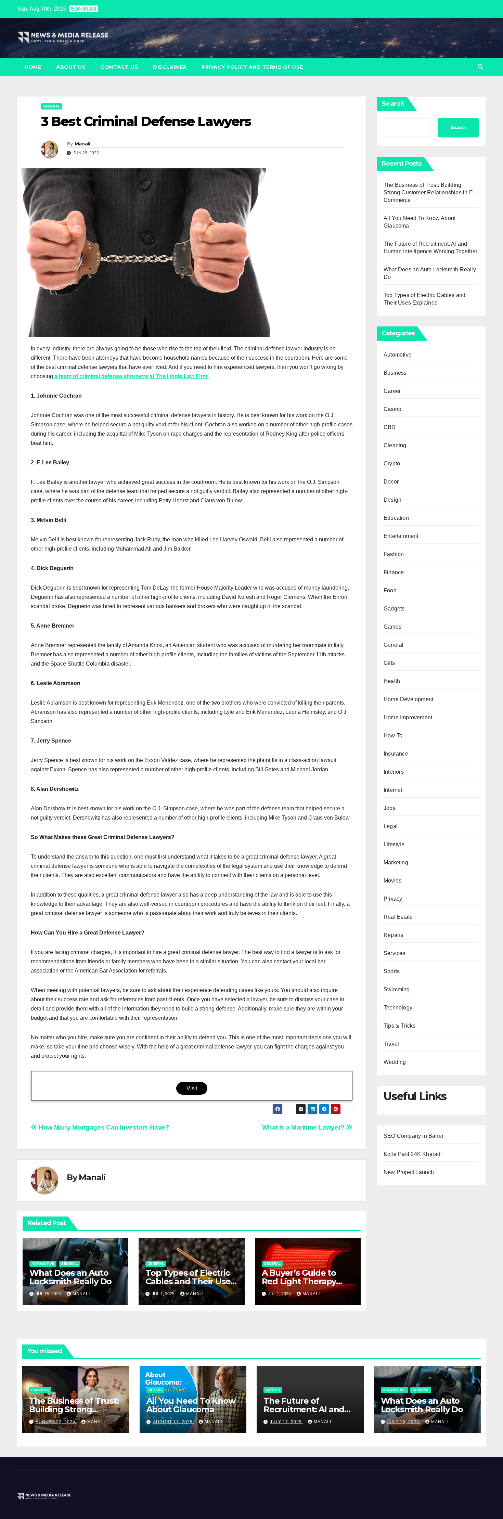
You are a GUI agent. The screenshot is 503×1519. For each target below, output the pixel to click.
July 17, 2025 (286, 1421)
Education (396, 518)
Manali (82, 144)
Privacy (393, 899)
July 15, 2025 (404, 1421)
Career (392, 391)
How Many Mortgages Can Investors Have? (103, 1127)
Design (392, 500)
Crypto (392, 463)
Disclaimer (169, 67)
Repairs (393, 935)
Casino (392, 409)
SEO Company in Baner (413, 1136)
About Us (71, 67)
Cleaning (395, 445)
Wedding (395, 1062)
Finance (394, 572)
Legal (391, 826)
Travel (391, 1044)
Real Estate (398, 917)
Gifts (389, 663)
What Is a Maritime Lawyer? (304, 1127)
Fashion (394, 554)
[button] (480, 67)
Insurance (396, 754)
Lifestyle (394, 844)
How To (393, 735)
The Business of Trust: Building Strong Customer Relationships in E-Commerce (429, 192)
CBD (390, 427)
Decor (391, 482)
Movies (392, 881)
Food (390, 590)
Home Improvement (408, 717)
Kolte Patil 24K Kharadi (413, 1154)
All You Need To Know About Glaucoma (190, 1405)
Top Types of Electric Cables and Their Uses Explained (189, 1281)
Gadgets (394, 609)
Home (33, 67)
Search (393, 103)
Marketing (396, 862)
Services (394, 953)
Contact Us (119, 67)
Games (392, 627)
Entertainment (401, 536)
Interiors (394, 772)
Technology (398, 1007)
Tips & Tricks (400, 1026)
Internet (393, 790)
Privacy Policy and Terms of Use (252, 67)
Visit (191, 1088)
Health (392, 681)
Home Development (408, 699)
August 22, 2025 (56, 1421)
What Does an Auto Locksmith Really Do (70, 1277)
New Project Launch (409, 1172)
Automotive (42, 1263)
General (51, 106)
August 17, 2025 (173, 1421)
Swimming (397, 989)
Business (395, 373)
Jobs (390, 808)
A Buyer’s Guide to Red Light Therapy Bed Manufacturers (301, 1281)
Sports (392, 971)
